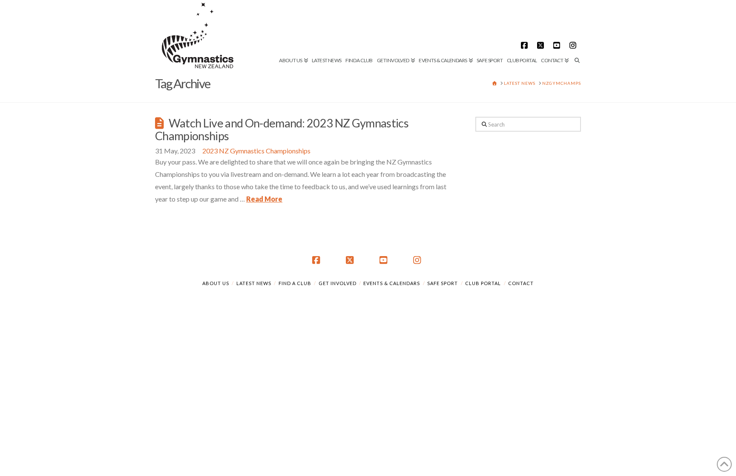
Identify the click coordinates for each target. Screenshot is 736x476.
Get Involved (337, 283)
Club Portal (483, 283)
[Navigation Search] (576, 32)
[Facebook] (525, 45)
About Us (215, 283)
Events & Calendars (391, 283)
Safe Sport (442, 283)
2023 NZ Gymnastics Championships (256, 151)
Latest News (253, 283)
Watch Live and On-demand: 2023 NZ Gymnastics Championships (281, 129)
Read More (264, 199)
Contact (521, 283)
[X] (542, 45)
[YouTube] (558, 45)
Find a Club (295, 283)
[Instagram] (574, 45)
